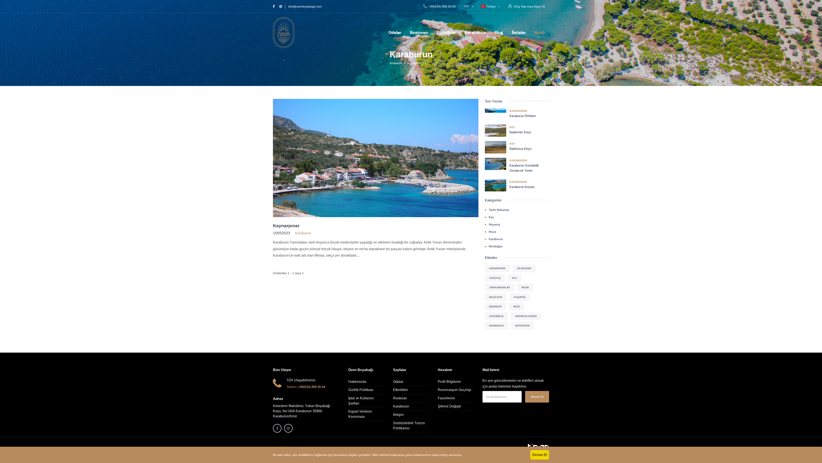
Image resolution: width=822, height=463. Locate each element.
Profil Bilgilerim (449, 381)
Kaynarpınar (286, 225)
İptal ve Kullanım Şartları (361, 400)
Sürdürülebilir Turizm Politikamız (409, 425)
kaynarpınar (497, 268)
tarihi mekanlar (499, 287)
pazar (525, 287)
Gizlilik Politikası (360, 390)
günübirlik (496, 316)
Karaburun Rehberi (522, 116)
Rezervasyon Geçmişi (454, 390)
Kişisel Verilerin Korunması (360, 414)
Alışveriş (494, 224)
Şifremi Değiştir (449, 406)
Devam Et (539, 455)
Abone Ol (537, 396)
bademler (495, 306)
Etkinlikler (446, 32)
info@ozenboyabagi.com (305, 6)
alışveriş (520, 297)
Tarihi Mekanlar (499, 210)
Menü (539, 32)
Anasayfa (396, 63)
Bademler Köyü (520, 132)
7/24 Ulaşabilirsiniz (301, 380)
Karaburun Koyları (522, 187)
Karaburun (475, 32)
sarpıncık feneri (526, 316)
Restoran (419, 32)
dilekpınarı (524, 268)
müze (516, 306)
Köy (512, 127)
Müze (492, 231)
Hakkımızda (357, 381)
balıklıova (495, 297)
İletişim (519, 32)
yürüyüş (494, 278)
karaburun (496, 325)
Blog (498, 32)
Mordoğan (496, 246)
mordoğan (522, 325)
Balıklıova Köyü (520, 148)
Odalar (395, 32)
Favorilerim (446, 398)
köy (514, 278)
